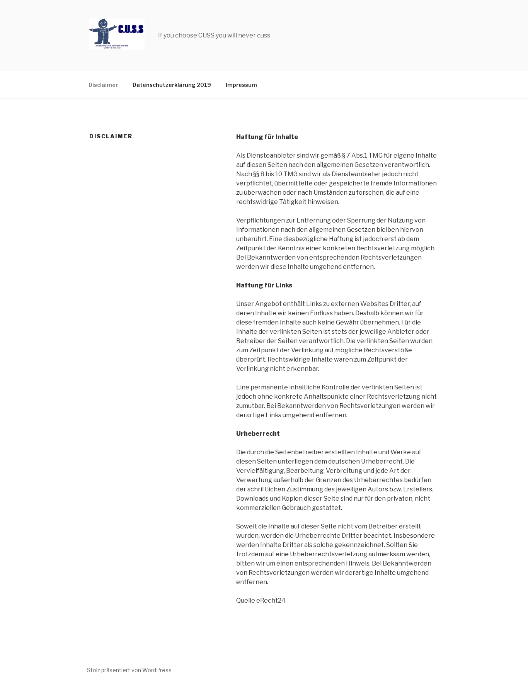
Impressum (241, 85)
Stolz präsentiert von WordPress (129, 670)
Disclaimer (103, 85)
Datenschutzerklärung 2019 (172, 85)
